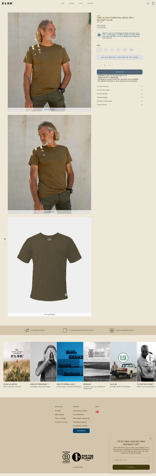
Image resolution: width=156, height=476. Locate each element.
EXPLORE (90, 3)
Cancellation (81, 431)
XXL (124, 50)
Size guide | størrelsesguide (104, 101)
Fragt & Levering (61, 422)
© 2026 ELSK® (78, 467)
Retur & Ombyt (60, 418)
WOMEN (71, 3)
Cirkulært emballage (102, 97)
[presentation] (6, 362)
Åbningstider (59, 414)
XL (118, 50)
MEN (63, 3)
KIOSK (81, 3)
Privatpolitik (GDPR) (80, 426)
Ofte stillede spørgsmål (81, 418)
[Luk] (150, 439)
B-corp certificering (102, 93)
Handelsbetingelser (80, 422)
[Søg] (148, 3)
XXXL (132, 50)
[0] (153, 3)
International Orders (80, 411)
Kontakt (58, 411)
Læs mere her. (107, 38)
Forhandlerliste (78, 414)
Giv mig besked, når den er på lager (119, 57)
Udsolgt (119, 72)
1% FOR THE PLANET (103, 90)
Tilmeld (131, 467)
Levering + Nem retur (102, 86)
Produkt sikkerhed (102, 104)
